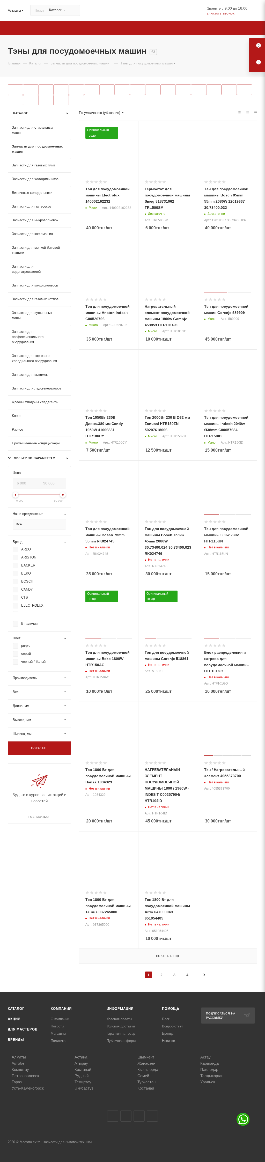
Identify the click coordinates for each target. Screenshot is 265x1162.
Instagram (125, 1116)
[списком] (247, 113)
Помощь (170, 1009)
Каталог (16, 1009)
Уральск (207, 1082)
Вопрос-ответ (172, 1026)
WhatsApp (152, 1116)
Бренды (16, 1040)
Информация (120, 1009)
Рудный (82, 1075)
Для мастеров (23, 1029)
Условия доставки (121, 1026)
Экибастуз (84, 1088)
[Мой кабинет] (255, 11)
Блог (166, 1019)
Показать (39, 748)
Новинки (168, 1041)
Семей (143, 1075)
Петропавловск (25, 1075)
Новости (57, 1026)
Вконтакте (112, 1116)
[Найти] (73, 10)
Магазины (58, 1033)
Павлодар (209, 1069)
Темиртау (83, 1082)
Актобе (18, 1063)
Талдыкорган (211, 1075)
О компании (60, 1019)
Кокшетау (20, 1069)
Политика (58, 1041)
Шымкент (145, 1057)
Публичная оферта (121, 1041)
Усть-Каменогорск (28, 1088)
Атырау (81, 1063)
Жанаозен (146, 1063)
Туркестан (146, 1082)
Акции (14, 1019)
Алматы (19, 1057)
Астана (81, 1057)
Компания (61, 1009)
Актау (205, 1057)
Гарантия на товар (121, 1033)
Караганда (209, 1063)
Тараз (17, 1082)
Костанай (83, 1069)
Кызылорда (147, 1069)
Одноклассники (139, 1116)
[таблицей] (255, 113)
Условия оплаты (119, 1019)
